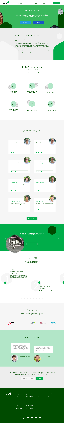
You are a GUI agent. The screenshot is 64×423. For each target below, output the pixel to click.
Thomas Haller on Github (39, 191)
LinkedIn (24, 418)
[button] (59, 239)
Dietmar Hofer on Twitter (36, 152)
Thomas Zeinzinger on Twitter (11, 152)
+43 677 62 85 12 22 (29, 408)
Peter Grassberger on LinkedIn (13, 171)
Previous (1, 283)
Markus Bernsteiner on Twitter (36, 171)
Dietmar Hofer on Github (41, 152)
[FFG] (11, 324)
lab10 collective (6, 2)
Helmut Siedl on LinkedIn (39, 210)
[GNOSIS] (53, 324)
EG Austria (17, 396)
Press (38, 396)
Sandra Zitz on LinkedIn (11, 210)
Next (62, 283)
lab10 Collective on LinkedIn (62, 3)
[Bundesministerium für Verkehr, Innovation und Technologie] (32, 324)
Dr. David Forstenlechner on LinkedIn (13, 191)
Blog (37, 394)
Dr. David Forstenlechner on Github (16, 191)
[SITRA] (21, 324)
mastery (42, 50)
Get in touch (56, 2)
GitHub (40, 418)
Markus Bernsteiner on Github (41, 171)
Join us (38, 22)
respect (16, 52)
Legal (42, 419)
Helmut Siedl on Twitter (36, 210)
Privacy (39, 419)
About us (49, 394)
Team (48, 396)
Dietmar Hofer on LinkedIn (39, 152)
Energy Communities (29, 396)
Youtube (36, 418)
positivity (45, 50)
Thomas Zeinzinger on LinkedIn (13, 152)
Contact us (25, 22)
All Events (32, 244)
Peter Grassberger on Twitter (11, 171)
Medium (32, 418)
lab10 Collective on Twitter (62, 2)
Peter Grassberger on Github (16, 171)
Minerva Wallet (18, 394)
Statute (49, 399)
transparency (34, 50)
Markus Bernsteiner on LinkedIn (39, 171)
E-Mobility (28, 394)
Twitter (28, 418)
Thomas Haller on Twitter (36, 191)
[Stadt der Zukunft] (43, 324)
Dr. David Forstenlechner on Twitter (11, 191)
